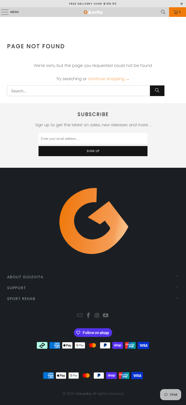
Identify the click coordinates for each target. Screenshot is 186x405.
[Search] (163, 12)
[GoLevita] (93, 12)
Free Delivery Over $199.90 (93, 4)
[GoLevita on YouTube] (105, 315)
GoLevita (83, 393)
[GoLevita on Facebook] (88, 315)
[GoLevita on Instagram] (97, 315)
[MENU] (2, 12)
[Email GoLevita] (80, 315)
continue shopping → (109, 79)
